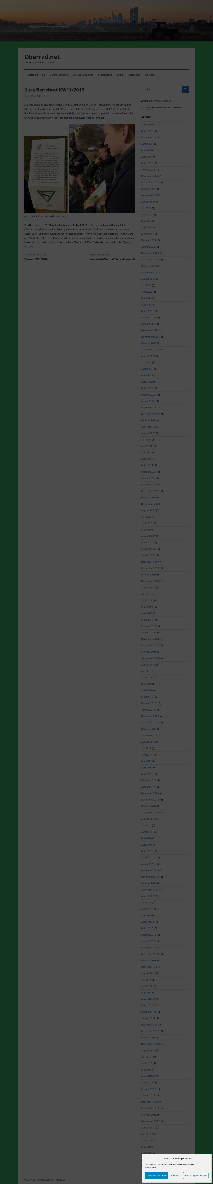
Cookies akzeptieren (156, 1175)
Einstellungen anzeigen (196, 1175)
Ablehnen (175, 1175)
